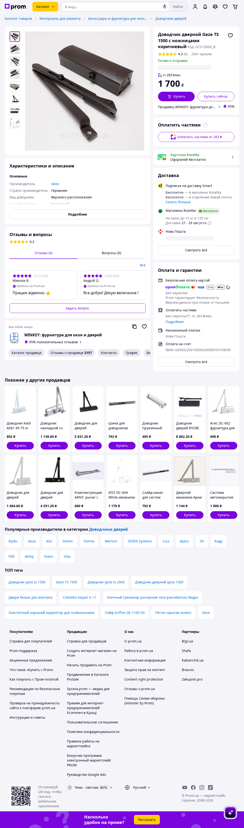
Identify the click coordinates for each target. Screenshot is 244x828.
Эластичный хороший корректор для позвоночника (51, 612)
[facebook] (193, 787)
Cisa (166, 541)
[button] (176, 96)
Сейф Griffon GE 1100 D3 (125, 612)
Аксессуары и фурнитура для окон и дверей (118, 18)
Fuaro (48, 556)
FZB (11, 556)
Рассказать (147, 819)
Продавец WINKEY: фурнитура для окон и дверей (187, 107)
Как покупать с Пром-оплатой (34, 679)
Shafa (186, 650)
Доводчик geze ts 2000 (106, 582)
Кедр (218, 541)
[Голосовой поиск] (165, 6)
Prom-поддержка (23, 650)
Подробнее (175, 321)
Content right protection (143, 679)
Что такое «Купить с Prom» (31, 669)
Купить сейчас (216, 96)
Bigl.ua (187, 641)
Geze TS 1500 (66, 582)
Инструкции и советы (27, 717)
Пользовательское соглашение (92, 722)
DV (202, 541)
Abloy (29, 556)
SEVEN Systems (140, 541)
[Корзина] (235, 7)
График (131, 352)
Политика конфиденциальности (93, 731)
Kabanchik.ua (192, 660)
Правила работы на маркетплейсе (83, 743)
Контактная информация (145, 660)
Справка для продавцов (86, 641)
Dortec (68, 541)
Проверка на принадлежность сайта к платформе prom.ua (35, 705)
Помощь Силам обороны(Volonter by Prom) (144, 700)
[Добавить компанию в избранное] (144, 327)
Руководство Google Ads (86, 774)
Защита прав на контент (144, 669)
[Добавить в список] (230, 35)
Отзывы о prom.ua (139, 689)
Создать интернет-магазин (89, 650)
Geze (32, 541)
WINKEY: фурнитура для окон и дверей (63, 335)
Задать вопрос (77, 308)
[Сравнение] (215, 7)
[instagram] (202, 787)
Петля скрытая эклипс (173, 612)
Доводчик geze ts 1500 (27, 582)
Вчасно (188, 669)
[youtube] (185, 787)
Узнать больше (178, 202)
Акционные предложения (31, 660)
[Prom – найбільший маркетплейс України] (15, 7)
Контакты (109, 352)
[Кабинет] (195, 7)
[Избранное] (225, 7)
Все (143, 265)
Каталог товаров (18, 18)
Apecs (184, 541)
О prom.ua (133, 641)
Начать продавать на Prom (89, 665)
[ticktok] (210, 787)
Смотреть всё (196, 250)
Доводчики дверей (170, 18)
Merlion (111, 541)
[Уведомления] (205, 7)
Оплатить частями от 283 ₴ (199, 137)
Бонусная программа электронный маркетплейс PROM (89, 760)
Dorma (89, 541)
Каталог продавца (26, 352)
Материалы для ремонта (60, 18)
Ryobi (13, 541)
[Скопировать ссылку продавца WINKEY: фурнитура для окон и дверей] (134, 327)
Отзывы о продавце (71, 352)
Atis (49, 541)
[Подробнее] (205, 125)
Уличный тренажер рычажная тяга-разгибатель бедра (152, 597)
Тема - (86, 787)
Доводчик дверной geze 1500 (159, 582)
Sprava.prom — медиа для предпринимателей (88, 691)
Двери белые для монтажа (30, 597)
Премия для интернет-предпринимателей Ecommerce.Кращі (85, 708)
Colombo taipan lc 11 (80, 597)
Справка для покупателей (31, 641)
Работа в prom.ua (138, 650)
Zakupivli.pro (192, 679)
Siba (67, 556)
